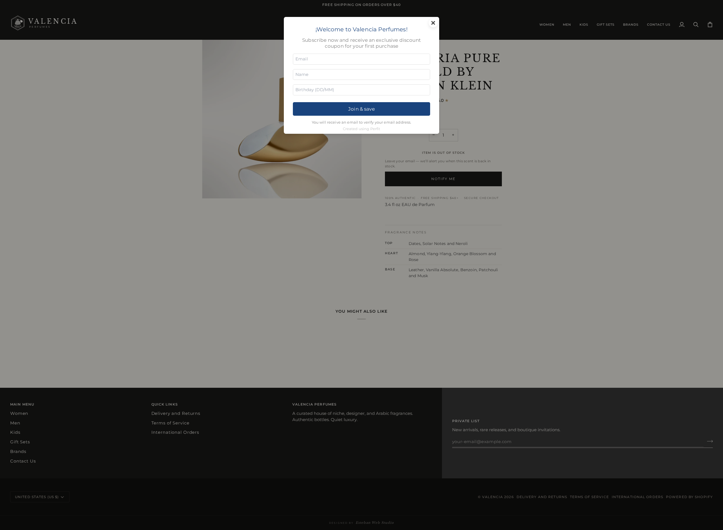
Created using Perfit (361, 129)
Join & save (361, 109)
